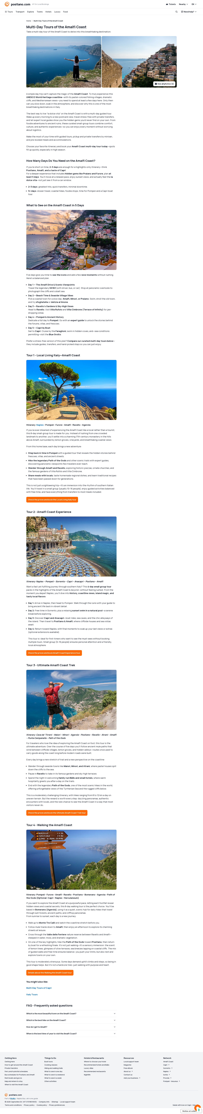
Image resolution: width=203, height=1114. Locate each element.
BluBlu (13, 1098)
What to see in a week (53, 1078)
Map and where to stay (14, 1081)
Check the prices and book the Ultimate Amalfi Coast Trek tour (57, 813)
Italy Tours (32, 994)
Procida (166, 1078)
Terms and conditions (13, 1105)
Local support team (131, 1061)
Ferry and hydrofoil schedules (16, 1071)
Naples (40, 424)
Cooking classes (50, 1065)
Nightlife (87, 1075)
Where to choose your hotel (95, 1061)
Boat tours (48, 1061)
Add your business (131, 1078)
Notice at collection (191, 1111)
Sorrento (166, 1068)
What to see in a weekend (54, 1075)
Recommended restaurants (95, 1071)
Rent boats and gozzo (13, 1078)
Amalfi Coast (168, 1061)
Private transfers (11, 1068)
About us (127, 1071)
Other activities (50, 1081)
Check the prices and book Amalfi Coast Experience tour (54, 653)
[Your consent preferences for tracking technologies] (199, 1110)
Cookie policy (42, 1105)
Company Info (44, 1102)
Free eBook (128, 1068)
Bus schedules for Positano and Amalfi (20, 1075)
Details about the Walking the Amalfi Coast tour (50, 972)
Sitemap (55, 1102)
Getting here (10, 1061)
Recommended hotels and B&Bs (96, 1065)
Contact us (128, 1075)
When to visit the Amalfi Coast (16, 1084)
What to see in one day (53, 1071)
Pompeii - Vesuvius (170, 1081)
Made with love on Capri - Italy (184, 1105)
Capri (165, 1065)
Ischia (165, 1075)
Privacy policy (29, 1105)
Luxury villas (88, 1068)
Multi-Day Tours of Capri (39, 987)
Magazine (127, 1065)
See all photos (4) (166, 84)
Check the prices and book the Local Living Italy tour (52, 499)
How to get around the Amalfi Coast (19, 1065)
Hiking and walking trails (53, 1068)
